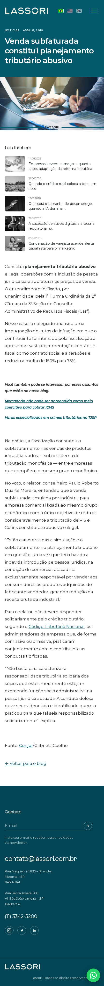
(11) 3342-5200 (21, 916)
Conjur (26, 745)
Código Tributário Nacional (57, 626)
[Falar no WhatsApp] (93, 975)
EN (70, 11)
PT (60, 11)
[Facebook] (21, 930)
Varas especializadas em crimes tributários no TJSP (51, 417)
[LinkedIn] (34, 930)
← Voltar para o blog (25, 763)
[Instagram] (9, 930)
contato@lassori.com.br (41, 859)
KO (79, 11)
